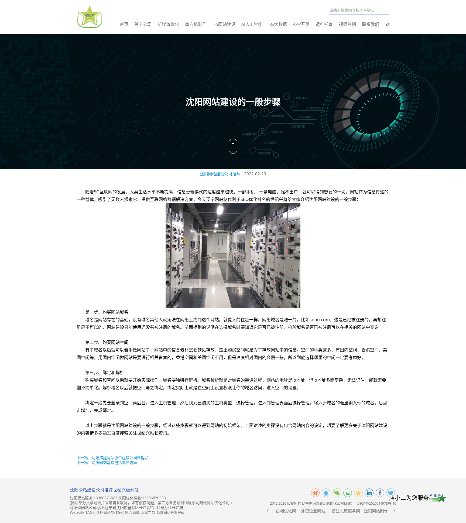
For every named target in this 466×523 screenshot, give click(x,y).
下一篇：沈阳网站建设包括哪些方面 (107, 462)
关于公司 (143, 24)
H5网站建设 (224, 24)
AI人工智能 (251, 24)
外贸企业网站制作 (316, 510)
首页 (124, 24)
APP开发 (301, 24)
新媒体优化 (168, 24)
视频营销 (347, 24)
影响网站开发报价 (170, 512)
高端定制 (148, 512)
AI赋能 (134, 512)
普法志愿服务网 (346, 510)
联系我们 (370, 24)
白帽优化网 (286, 510)
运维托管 (324, 24)
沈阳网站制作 (376, 510)
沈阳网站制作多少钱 (112, 512)
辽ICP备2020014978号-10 (376, 503)
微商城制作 (196, 24)
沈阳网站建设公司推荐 (220, 173)
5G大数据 (277, 24)
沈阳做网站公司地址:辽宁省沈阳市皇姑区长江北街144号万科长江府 (126, 507)
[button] (268, 510)
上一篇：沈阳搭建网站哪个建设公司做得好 (112, 457)
